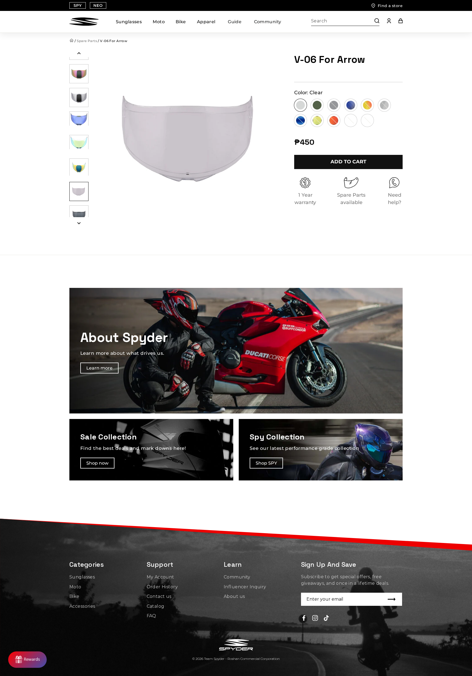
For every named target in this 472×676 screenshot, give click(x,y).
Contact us (159, 596)
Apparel (206, 21)
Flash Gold (317, 120)
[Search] (374, 21)
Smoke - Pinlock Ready (367, 120)
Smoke (334, 105)
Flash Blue (300, 120)
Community (267, 21)
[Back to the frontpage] (72, 41)
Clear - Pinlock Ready (350, 120)
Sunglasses (129, 21)
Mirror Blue (350, 105)
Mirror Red (367, 105)
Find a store (390, 5)
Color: (308, 93)
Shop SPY (266, 463)
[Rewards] (27, 659)
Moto (159, 21)
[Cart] (397, 21)
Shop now (97, 463)
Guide (234, 21)
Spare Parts (87, 41)
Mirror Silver (384, 105)
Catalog (155, 606)
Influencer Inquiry (245, 586)
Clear (300, 105)
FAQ (151, 615)
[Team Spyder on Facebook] (304, 617)
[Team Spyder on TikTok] (326, 617)
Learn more (99, 368)
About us (234, 596)
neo (97, 5)
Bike (181, 21)
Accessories (82, 606)
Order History (162, 586)
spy (77, 5)
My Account (160, 577)
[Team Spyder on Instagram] (315, 617)
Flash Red (334, 120)
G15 (317, 105)
